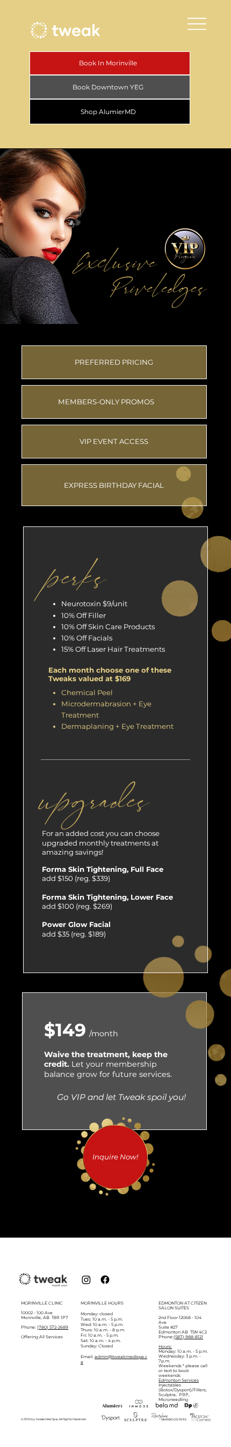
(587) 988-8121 (188, 1337)
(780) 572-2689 (52, 1327)
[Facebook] (105, 1279)
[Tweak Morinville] (86, 1279)
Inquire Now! (115, 1156)
